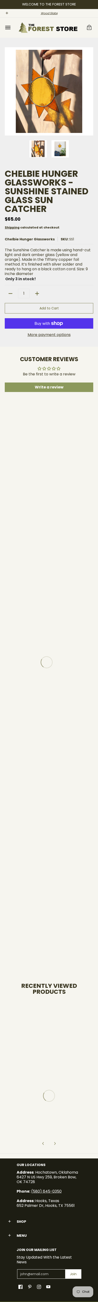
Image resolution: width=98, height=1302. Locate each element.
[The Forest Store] (48, 27)
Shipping (12, 227)
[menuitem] (7, 28)
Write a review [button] (49, 387)
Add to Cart (49, 308)
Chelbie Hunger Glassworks (30, 239)
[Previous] (8, 91)
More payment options (49, 334)
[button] (89, 28)
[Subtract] (10, 293)
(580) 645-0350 (46, 1191)
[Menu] (7, 28)
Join (73, 1274)
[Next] (90, 91)
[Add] (37, 293)
